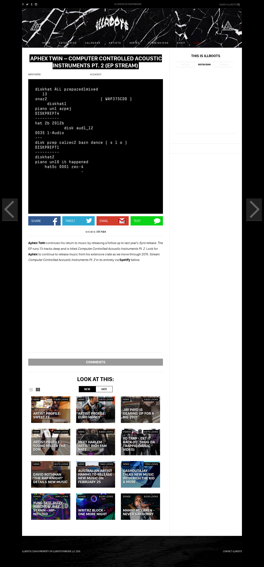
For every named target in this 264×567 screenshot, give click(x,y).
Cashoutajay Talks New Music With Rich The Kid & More (139, 476)
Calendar (93, 42)
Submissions (158, 42)
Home (46, 42)
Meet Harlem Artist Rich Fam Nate (92, 446)
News (36, 399)
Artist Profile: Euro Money (92, 415)
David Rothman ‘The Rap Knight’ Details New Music (50, 478)
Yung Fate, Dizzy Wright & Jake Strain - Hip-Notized (48, 508)
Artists (115, 42)
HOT (104, 389)
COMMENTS (95, 362)
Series (135, 42)
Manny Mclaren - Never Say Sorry (138, 512)
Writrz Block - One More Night (92, 512)
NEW (87, 389)
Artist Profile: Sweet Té (47, 415)
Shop (181, 42)
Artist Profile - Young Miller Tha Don (49, 446)
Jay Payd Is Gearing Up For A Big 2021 (138, 413)
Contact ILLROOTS (232, 551)
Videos (127, 431)
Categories (68, 42)
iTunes (101, 232)
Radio (198, 42)
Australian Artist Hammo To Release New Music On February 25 (95, 476)
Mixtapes (34, 74)
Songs (37, 496)
